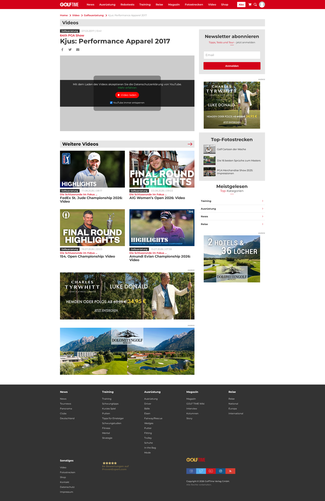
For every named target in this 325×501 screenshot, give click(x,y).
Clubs (63, 413)
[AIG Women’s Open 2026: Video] (161, 169)
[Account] (262, 6)
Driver (147, 403)
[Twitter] (70, 49)
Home (64, 15)
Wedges (148, 423)
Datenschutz (67, 487)
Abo (241, 4)
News (90, 4)
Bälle (147, 408)
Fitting (148, 433)
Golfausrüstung (94, 15)
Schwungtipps (110, 403)
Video (212, 4)
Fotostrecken (194, 4)
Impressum (66, 491)
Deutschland (67, 418)
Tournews (65, 403)
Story (189, 418)
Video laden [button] (128, 95)
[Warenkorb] (249, 5)
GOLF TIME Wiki (195, 403)
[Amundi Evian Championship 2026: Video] (161, 227)
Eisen (147, 413)
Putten (106, 413)
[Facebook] (62, 49)
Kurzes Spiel (109, 408)
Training (145, 4)
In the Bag (150, 447)
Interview (191, 408)
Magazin (174, 4)
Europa (233, 408)
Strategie (107, 437)
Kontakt (64, 482)
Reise (159, 4)
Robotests (127, 4)
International (236, 413)
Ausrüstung (107, 4)
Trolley (148, 437)
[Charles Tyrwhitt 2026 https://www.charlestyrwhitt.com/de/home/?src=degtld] (127, 295)
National (233, 403)
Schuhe (148, 442)
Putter (148, 428)
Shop (224, 4)
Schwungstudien (111, 423)
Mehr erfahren (127, 87)
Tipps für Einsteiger (113, 418)
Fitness (106, 428)
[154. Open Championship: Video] (92, 227)
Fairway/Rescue (153, 418)
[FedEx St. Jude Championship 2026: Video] (92, 169)
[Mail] (77, 49)
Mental (106, 433)
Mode (147, 452)
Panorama (66, 408)
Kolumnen (192, 413)
